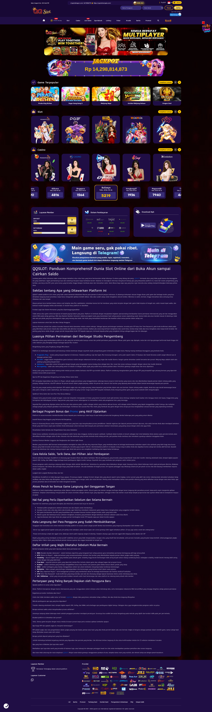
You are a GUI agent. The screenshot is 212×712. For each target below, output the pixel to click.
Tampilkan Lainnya (165, 82)
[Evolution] (167, 167)
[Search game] (158, 20)
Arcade (128, 20)
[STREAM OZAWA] (207, 27)
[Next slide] (179, 82)
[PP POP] (167, 129)
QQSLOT (137, 278)
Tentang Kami (92, 702)
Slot (68, 20)
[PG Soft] (75, 129)
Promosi (148, 20)
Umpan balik (140, 702)
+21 (69, 702)
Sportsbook (98, 20)
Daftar (178, 8)
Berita (138, 20)
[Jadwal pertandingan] (138, 3)
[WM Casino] (75, 167)
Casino (78, 20)
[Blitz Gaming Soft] (106, 129)
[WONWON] (136, 129)
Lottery (108, 20)
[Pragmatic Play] (45, 129)
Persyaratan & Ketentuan (119, 702)
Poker (118, 20)
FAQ (132, 702)
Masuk (169, 8)
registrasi (69, 597)
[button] (165, 41)
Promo (74, 411)
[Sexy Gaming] (136, 167)
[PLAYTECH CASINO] (106, 167)
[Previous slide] (175, 82)
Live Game (88, 20)
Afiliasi (179, 2)
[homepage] (44, 20)
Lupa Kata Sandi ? (176, 12)
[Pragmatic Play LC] (45, 167)
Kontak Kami (104, 702)
